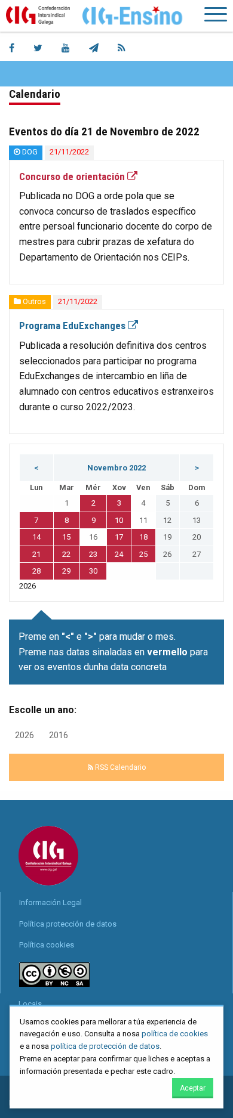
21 (36, 554)
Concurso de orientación (73, 176)
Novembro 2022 (116, 467)
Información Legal (50, 902)
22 (66, 554)
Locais (30, 1003)
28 (36, 570)
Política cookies (46, 944)
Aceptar (193, 1088)
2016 (58, 735)
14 (36, 536)
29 (66, 570)
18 (143, 536)
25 (143, 554)
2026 (24, 735)
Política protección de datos (67, 923)
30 (93, 570)
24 (119, 554)
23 (93, 554)
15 (66, 536)
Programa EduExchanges (73, 326)
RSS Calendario (119, 767)
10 (119, 520)
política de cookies (175, 1033)
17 (119, 536)
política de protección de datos (105, 1046)
